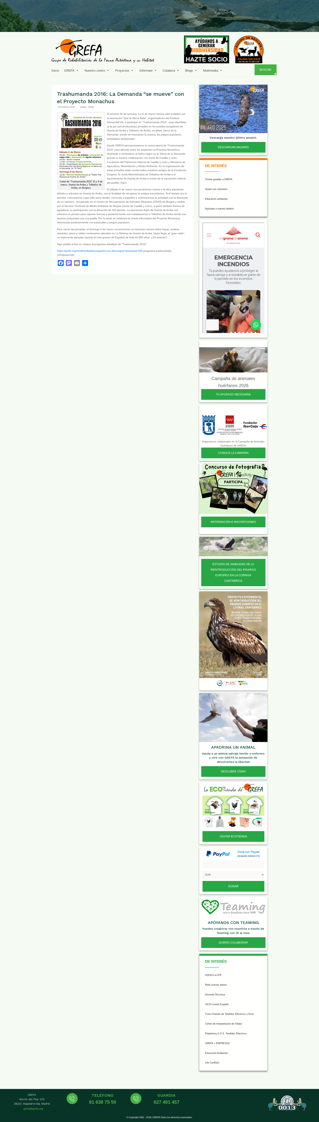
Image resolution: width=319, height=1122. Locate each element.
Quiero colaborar (233, 942)
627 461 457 (166, 1102)
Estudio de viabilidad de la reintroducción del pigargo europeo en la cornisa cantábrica (233, 572)
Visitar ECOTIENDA (233, 836)
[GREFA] (103, 50)
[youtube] (285, 23)
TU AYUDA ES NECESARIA (233, 394)
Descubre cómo (233, 771)
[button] (71, 70)
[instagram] (267, 23)
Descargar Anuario (233, 147)
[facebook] (249, 23)
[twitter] (258, 23)
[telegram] (312, 23)
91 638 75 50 (102, 1102)
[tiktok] (276, 23)
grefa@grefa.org (33, 1108)
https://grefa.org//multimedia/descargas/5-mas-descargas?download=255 (100, 250)
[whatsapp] (303, 23)
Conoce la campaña (233, 452)
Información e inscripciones (233, 521)
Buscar (265, 69)
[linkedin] (294, 23)
